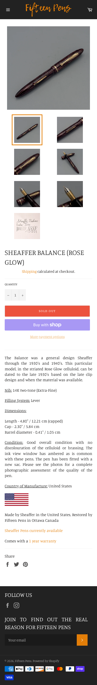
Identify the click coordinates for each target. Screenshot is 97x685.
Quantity (11, 284)
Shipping (29, 271)
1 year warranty (42, 540)
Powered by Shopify (46, 661)
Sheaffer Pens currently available (34, 530)
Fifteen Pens (23, 661)
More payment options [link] (47, 336)
